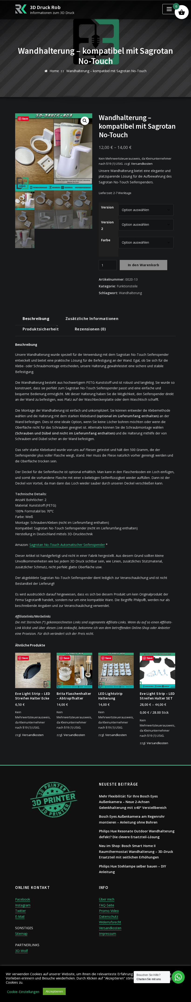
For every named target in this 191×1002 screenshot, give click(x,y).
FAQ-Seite (106, 905)
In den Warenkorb (143, 265)
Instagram (23, 905)
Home (54, 71)
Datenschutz (108, 916)
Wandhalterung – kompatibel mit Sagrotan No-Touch (106, 71)
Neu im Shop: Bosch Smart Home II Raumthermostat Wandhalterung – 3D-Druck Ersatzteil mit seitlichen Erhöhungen (136, 851)
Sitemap (21, 933)
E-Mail (19, 916)
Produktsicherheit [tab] (41, 329)
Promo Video (109, 910)
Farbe (105, 240)
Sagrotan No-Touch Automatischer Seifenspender (67, 544)
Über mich (106, 899)
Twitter (20, 910)
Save (25, 118)
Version (107, 207)
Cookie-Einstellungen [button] (23, 991)
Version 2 (107, 225)
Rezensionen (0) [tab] (90, 329)
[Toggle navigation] (169, 9)
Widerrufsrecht (110, 922)
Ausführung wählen (65, 734)
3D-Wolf (21, 950)
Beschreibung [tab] (36, 318)
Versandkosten (142, 164)
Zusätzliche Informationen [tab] (92, 318)
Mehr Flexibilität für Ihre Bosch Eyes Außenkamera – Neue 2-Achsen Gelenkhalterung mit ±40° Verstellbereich (133, 802)
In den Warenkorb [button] (22, 734)
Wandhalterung (130, 293)
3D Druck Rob (45, 7)
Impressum (107, 933)
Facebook (22, 899)
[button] (85, 121)
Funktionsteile (127, 286)
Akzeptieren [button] (54, 991)
